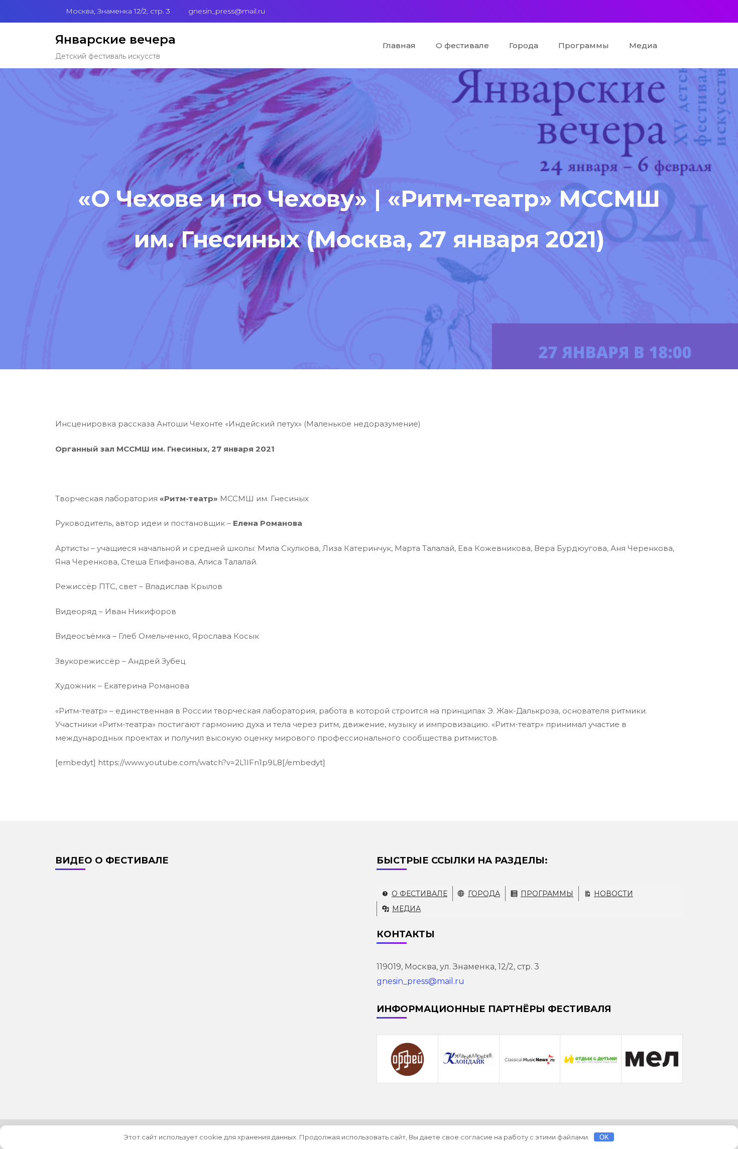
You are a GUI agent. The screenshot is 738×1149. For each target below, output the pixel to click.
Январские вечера (115, 39)
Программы (583, 45)
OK (604, 1137)
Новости (613, 893)
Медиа (643, 45)
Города (523, 45)
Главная (399, 45)
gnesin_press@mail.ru (420, 981)
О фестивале (462, 45)
